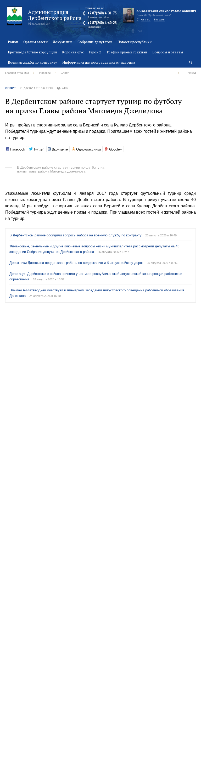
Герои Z (95, 52)
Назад (192, 72)
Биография (159, 19)
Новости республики (135, 42)
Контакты (145, 19)
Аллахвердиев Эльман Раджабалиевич (166, 11)
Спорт (65, 72)
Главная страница (17, 72)
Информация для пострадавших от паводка (98, 62)
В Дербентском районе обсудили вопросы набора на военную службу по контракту (76, 235)
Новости (45, 72)
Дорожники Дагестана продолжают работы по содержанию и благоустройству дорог (76, 263)
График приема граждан (127, 52)
